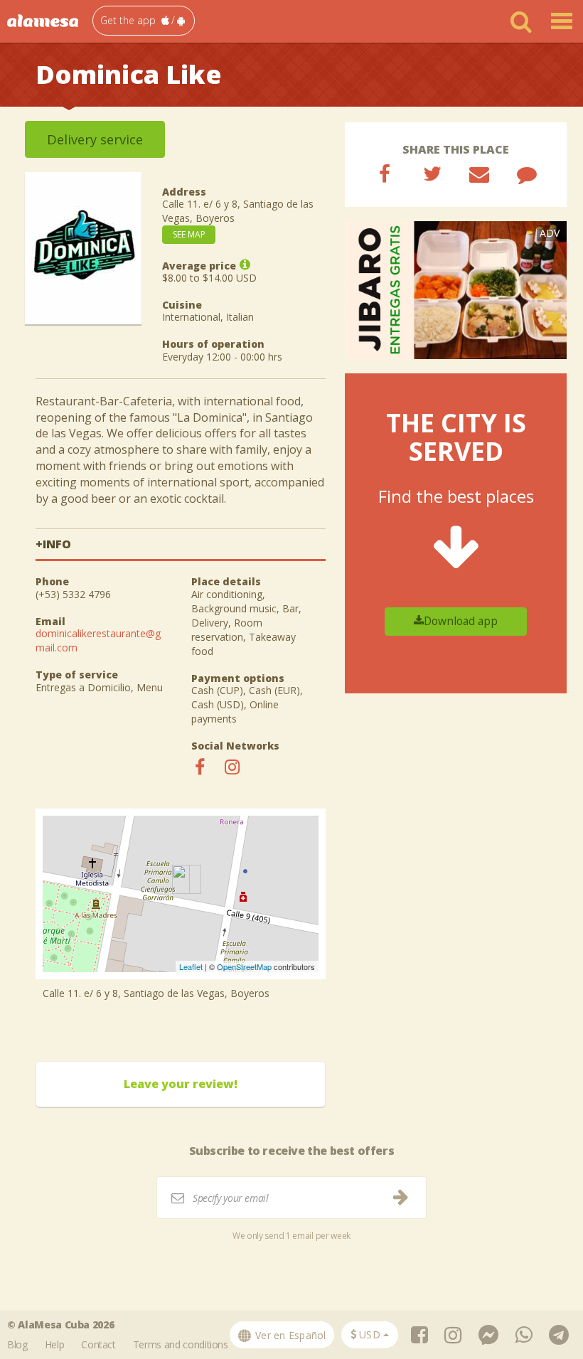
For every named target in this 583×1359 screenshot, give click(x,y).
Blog (17, 1344)
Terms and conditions (180, 1344)
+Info (53, 544)
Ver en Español (289, 1335)
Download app (461, 621)
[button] (143, 21)
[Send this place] (479, 173)
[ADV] (456, 289)
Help (55, 1344)
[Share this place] (384, 173)
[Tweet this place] (432, 173)
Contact (98, 1344)
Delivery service (95, 139)
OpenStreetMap (244, 966)
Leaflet (191, 966)
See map (189, 234)
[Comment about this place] (527, 173)
